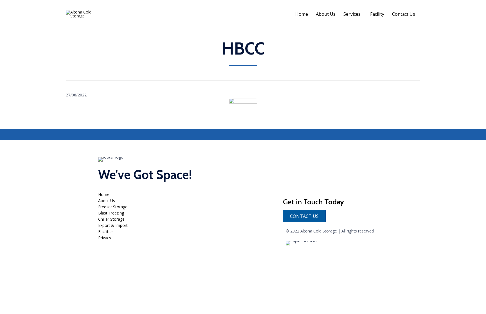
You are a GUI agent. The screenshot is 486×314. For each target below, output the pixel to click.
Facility (377, 14)
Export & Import (113, 225)
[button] (304, 216)
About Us (326, 14)
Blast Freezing (111, 213)
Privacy (104, 237)
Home (301, 14)
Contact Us (403, 14)
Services (352, 14)
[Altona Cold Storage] (84, 14)
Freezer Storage (112, 206)
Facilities (106, 231)
